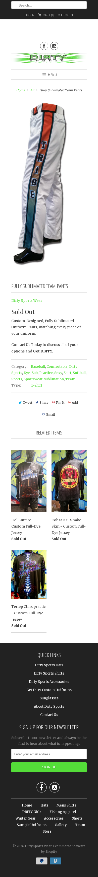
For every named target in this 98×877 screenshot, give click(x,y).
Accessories (54, 818)
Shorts (77, 818)
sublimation (54, 379)
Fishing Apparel (63, 812)
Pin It (60, 402)
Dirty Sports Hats (49, 665)
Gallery (61, 825)
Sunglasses (49, 698)
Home (27, 805)
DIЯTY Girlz (31, 812)
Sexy (58, 373)
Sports (16, 379)
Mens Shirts (66, 805)
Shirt (67, 373)
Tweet (27, 402)
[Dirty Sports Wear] (49, 59)
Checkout (65, 15)
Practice (46, 373)
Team (70, 379)
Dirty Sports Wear (26, 300)
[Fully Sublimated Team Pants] (40, 184)
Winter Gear (26, 818)
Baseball (38, 366)
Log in (29, 15)
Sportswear (33, 379)
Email (50, 414)
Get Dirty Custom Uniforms (49, 690)
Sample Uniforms (31, 825)
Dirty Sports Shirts (49, 673)
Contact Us (49, 715)
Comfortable (57, 366)
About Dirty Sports (49, 706)
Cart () (48, 15)
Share (44, 402)
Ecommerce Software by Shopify (63, 848)
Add (75, 402)
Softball (79, 373)
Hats (44, 805)
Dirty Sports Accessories (49, 682)
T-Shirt (36, 385)
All (32, 90)
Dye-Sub (31, 373)
